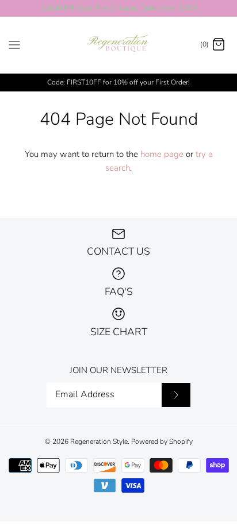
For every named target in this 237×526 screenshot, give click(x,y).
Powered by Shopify (162, 441)
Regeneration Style (99, 441)
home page (162, 154)
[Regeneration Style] (119, 45)
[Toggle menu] (14, 44)
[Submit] (176, 395)
